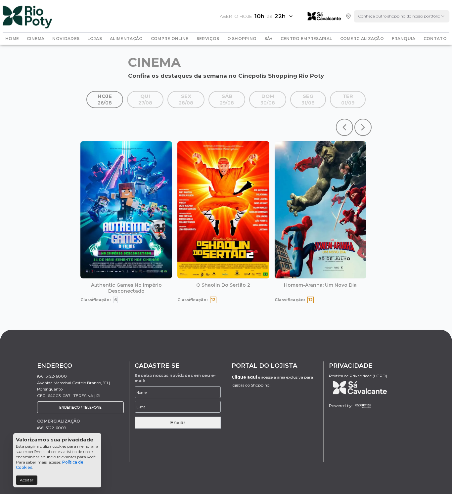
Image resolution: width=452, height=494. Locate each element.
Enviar (177, 423)
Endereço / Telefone (80, 407)
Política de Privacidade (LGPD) (358, 375)
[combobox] (401, 16)
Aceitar (26, 479)
